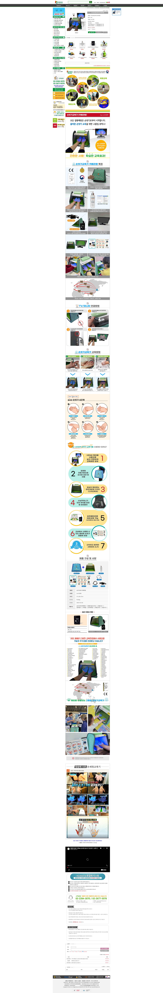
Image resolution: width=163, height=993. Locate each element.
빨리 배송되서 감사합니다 (76, 962)
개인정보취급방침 (87, 985)
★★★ (76, 951)
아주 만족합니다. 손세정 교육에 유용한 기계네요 (80, 958)
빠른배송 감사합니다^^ (75, 960)
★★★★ (80, 951)
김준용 (97, 985)
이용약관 (81, 985)
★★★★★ (85, 951)
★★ (73, 951)
